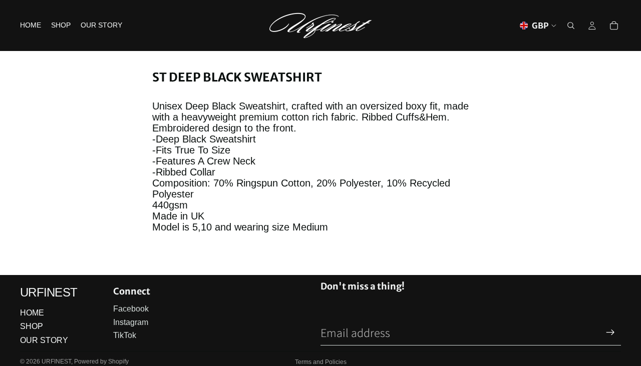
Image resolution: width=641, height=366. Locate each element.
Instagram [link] (130, 322)
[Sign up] (610, 332)
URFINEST (56, 361)
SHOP (31, 326)
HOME (32, 312)
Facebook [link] (131, 308)
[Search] (571, 25)
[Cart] (614, 25)
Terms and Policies (321, 362)
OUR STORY (44, 340)
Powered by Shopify (101, 361)
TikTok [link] (124, 335)
